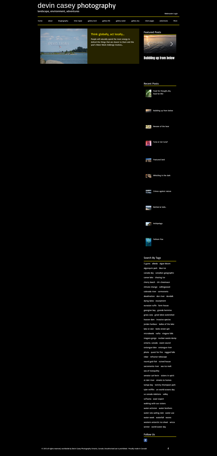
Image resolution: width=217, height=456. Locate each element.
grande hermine (164, 310)
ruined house (165, 361)
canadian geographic (164, 273)
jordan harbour (150, 324)
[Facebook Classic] (145, 440)
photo (146, 352)
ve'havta (147, 399)
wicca (172, 422)
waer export (158, 399)
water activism (150, 408)
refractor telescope (158, 356)
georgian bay (150, 310)
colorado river (150, 291)
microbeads (149, 333)
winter (147, 426)
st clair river (149, 380)
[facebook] (168, 448)
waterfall (160, 417)
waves (168, 417)
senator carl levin (151, 375)
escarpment (161, 300)
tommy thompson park (165, 384)
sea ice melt (166, 366)
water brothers (165, 408)
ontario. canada (151, 343)
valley (165, 394)
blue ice (162, 268)
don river (160, 296)
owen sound (164, 343)
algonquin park (150, 268)
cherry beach (149, 282)
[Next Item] (171, 44)
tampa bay (148, 384)
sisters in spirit (167, 375)
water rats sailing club (154, 413)
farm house (163, 305)
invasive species (163, 319)
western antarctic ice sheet (156, 422)
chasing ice (160, 277)
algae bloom (165, 263)
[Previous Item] (148, 44)
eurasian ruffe (150, 305)
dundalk (169, 296)
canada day (149, 273)
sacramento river (151, 366)
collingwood (164, 287)
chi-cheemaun (163, 282)
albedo (155, 263)
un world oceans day (165, 389)
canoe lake (148, 277)
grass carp (148, 314)
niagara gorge (150, 338)
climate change (150, 287)
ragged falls (170, 352)
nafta (158, 333)
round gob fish (150, 361)
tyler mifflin (149, 389)
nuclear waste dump (167, 338)
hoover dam (149, 319)
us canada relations (152, 394)
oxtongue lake (150, 347)
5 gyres (147, 263)
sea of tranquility (151, 370)
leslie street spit (163, 328)
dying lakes (149, 300)
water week (149, 417)
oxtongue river (165, 347)
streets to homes (163, 380)
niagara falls (167, 333)
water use (169, 413)
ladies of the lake (166, 324)
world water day (158, 426)
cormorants (163, 291)
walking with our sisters (155, 403)
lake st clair (149, 328)
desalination (149, 296)
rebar (146, 356)
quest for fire (157, 352)
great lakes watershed (164, 314)
